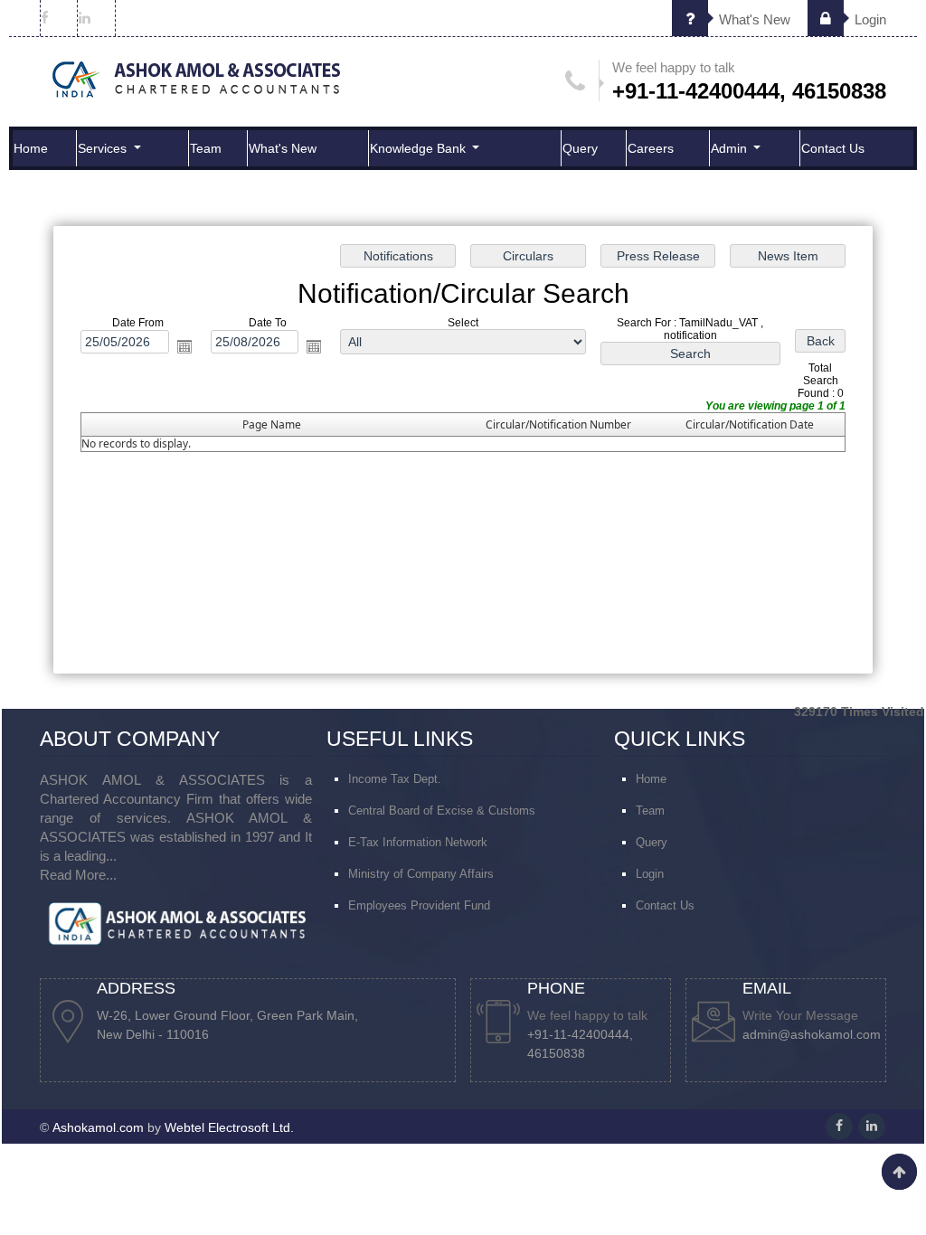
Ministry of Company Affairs (421, 874)
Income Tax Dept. (394, 779)
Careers (651, 148)
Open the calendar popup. (184, 346)
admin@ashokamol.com (811, 1035)
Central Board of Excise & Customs (441, 810)
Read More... (78, 874)
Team (206, 148)
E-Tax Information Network (417, 842)
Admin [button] (731, 148)
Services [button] (104, 148)
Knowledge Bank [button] (419, 148)
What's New (752, 19)
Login (868, 19)
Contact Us (833, 148)
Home (31, 148)
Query (580, 148)
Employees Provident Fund (419, 905)
